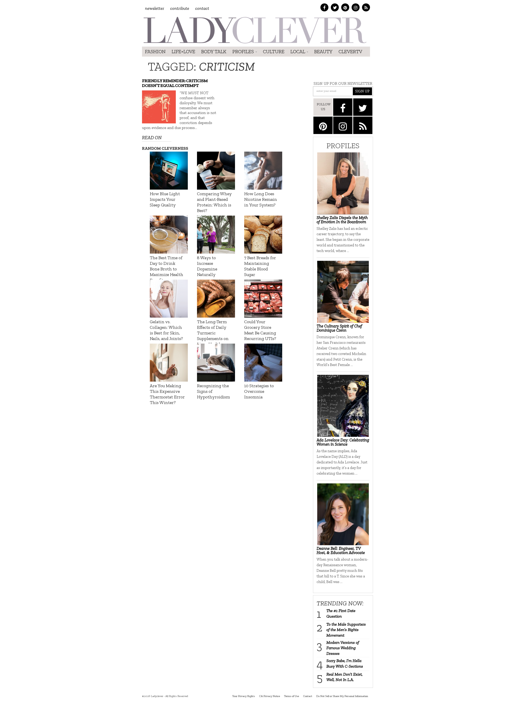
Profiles (243, 51)
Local (298, 51)
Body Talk (213, 51)
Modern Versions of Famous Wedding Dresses (342, 648)
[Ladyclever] (254, 30)
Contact (202, 8)
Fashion (155, 51)
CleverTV (350, 51)
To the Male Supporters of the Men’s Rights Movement (346, 630)
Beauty (323, 51)
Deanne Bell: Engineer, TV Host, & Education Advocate (341, 550)
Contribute (179, 8)
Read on (152, 137)
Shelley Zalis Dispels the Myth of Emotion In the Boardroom (342, 219)
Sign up (362, 91)
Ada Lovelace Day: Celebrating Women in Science (343, 442)
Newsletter (154, 8)
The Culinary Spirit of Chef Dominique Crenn (339, 328)
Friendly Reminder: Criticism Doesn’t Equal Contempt (175, 83)
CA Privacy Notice (269, 696)
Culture (273, 51)
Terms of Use (291, 696)
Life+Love (183, 51)
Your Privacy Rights (243, 696)
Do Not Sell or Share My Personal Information (342, 696)
